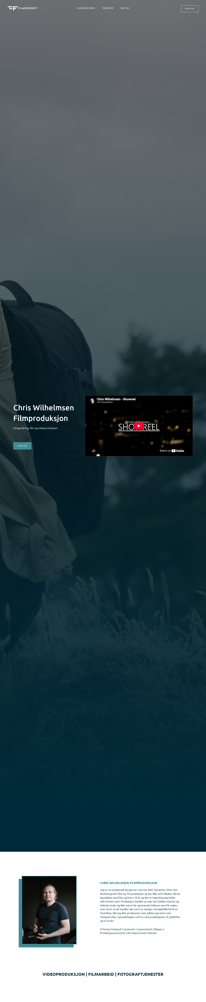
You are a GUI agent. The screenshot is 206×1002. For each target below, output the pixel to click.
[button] (190, 8)
